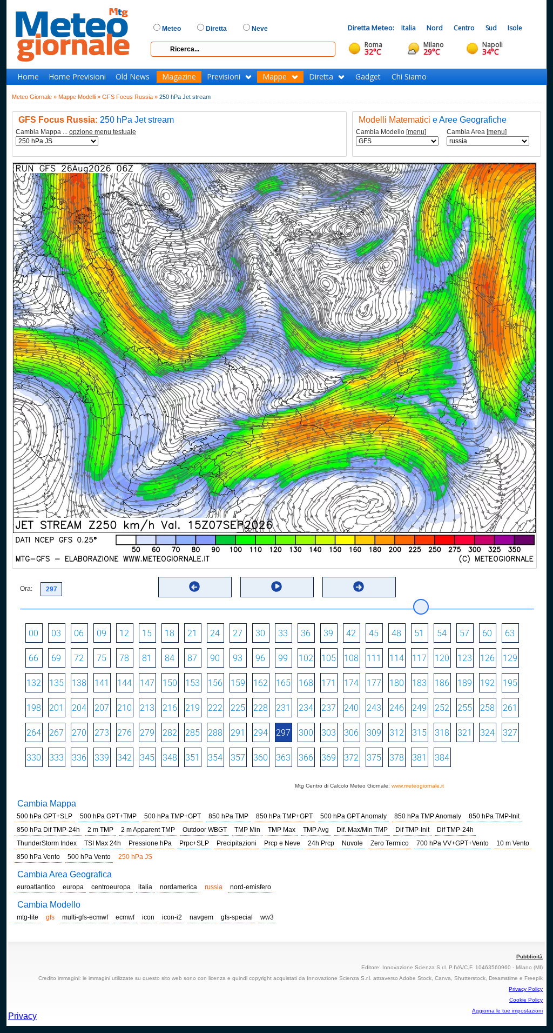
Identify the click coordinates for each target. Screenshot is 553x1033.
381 (419, 757)
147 (147, 683)
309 (374, 733)
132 (33, 683)
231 (283, 708)
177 (374, 683)
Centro (464, 27)
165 (283, 683)
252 (442, 708)
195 (510, 683)
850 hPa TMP (228, 816)
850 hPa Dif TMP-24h (48, 830)
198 (33, 708)
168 (306, 683)
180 (396, 683)
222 (215, 708)
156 (215, 683)
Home (28, 77)
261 (510, 708)
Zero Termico (389, 843)
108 (351, 658)
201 (56, 708)
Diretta (321, 77)
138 (79, 683)
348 (170, 757)
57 (464, 633)
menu (416, 132)
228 (260, 708)
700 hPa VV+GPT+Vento (452, 843)
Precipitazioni (237, 843)
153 (192, 683)
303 (328, 733)
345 (147, 757)
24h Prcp (321, 843)
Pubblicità (529, 956)
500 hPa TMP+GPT (172, 816)
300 (306, 733)
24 (215, 633)
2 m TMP (100, 830)
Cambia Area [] (477, 132)
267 (56, 733)
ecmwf (125, 917)
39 (328, 633)
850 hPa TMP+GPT (284, 816)
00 (33, 633)
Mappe (274, 77)
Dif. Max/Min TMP (362, 830)
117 (419, 658)
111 (374, 658)
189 (464, 683)
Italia (408, 27)
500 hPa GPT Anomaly (353, 816)
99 (283, 658)
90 (215, 658)
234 (306, 708)
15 (147, 633)
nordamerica (178, 887)
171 (328, 683)
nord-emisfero (250, 887)
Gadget (368, 77)
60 (487, 633)
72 (79, 658)
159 (238, 683)
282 (170, 733)
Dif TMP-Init (412, 830)
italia (145, 887)
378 (396, 757)
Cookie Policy (526, 1000)
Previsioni (223, 77)
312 (396, 733)
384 (442, 757)
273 (102, 733)
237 (328, 708)
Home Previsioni (77, 77)
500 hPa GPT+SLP (44, 816)
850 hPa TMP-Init (494, 816)
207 (102, 708)
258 (487, 708)
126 (487, 658)
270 (79, 733)
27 (237, 633)
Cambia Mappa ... (76, 132)
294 (260, 733)
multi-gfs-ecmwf (85, 917)
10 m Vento (512, 843)
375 (374, 757)
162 (260, 683)
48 (396, 633)
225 (238, 708)
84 (169, 658)
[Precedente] (194, 586)
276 (124, 733)
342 (124, 757)
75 (101, 658)
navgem (201, 917)
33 (283, 633)
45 (374, 633)
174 (351, 683)
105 (328, 658)
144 (124, 683)
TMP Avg (316, 830)
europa (73, 887)
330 (33, 757)
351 (192, 757)
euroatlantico (36, 887)
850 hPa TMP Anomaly (427, 816)
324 (487, 733)
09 (101, 633)
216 (170, 708)
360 (260, 757)
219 (192, 708)
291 (238, 733)
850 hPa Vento (38, 857)
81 (147, 658)
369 (328, 757)
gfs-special (237, 917)
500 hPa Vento (89, 857)
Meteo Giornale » (34, 97)
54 (442, 633)
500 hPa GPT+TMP (108, 816)
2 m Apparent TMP (148, 830)
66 (33, 658)
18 (169, 633)
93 (237, 658)
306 (351, 733)
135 (56, 683)
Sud (491, 27)
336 (79, 757)
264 (33, 733)
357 (238, 757)
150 (170, 683)
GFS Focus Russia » (130, 97)
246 (396, 708)
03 (56, 633)
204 (79, 708)
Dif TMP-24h (455, 830)
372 (351, 757)
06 (79, 633)
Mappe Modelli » (79, 97)
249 (419, 708)
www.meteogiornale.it (418, 786)
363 (283, 757)
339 (102, 757)
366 (306, 757)
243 (374, 708)
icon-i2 (172, 917)
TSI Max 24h (102, 843)
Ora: (26, 588)
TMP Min (247, 830)
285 (192, 733)
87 (192, 658)
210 (124, 708)
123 (464, 658)
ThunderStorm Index (47, 843)
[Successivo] (358, 586)
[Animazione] (276, 586)
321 (464, 733)
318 (442, 733)
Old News (133, 77)
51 (419, 633)
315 (419, 733)
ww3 (267, 917)
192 (487, 683)
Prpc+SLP (194, 843)
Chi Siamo (409, 77)
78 (124, 658)
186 (442, 683)
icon (148, 917)
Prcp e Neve (282, 843)
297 (283, 733)
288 (215, 733)
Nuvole (352, 843)
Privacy (22, 1016)
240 (351, 708)
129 (510, 658)
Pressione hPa (150, 843)
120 (442, 658)
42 (351, 633)
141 (102, 683)
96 (260, 658)
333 (56, 757)
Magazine (179, 77)
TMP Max (281, 830)
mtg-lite (27, 917)
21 (192, 633)
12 (124, 633)
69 (56, 658)
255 (464, 708)
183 (419, 683)
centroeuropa (111, 887)
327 (510, 733)
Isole (515, 27)
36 (306, 633)
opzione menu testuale (102, 132)
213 (147, 708)
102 (306, 658)
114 (396, 658)
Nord (435, 27)
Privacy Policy (526, 989)
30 (260, 633)
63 (510, 633)
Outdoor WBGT (205, 830)
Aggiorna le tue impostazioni (507, 1011)
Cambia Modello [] (391, 132)
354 (215, 757)
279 (147, 733)
